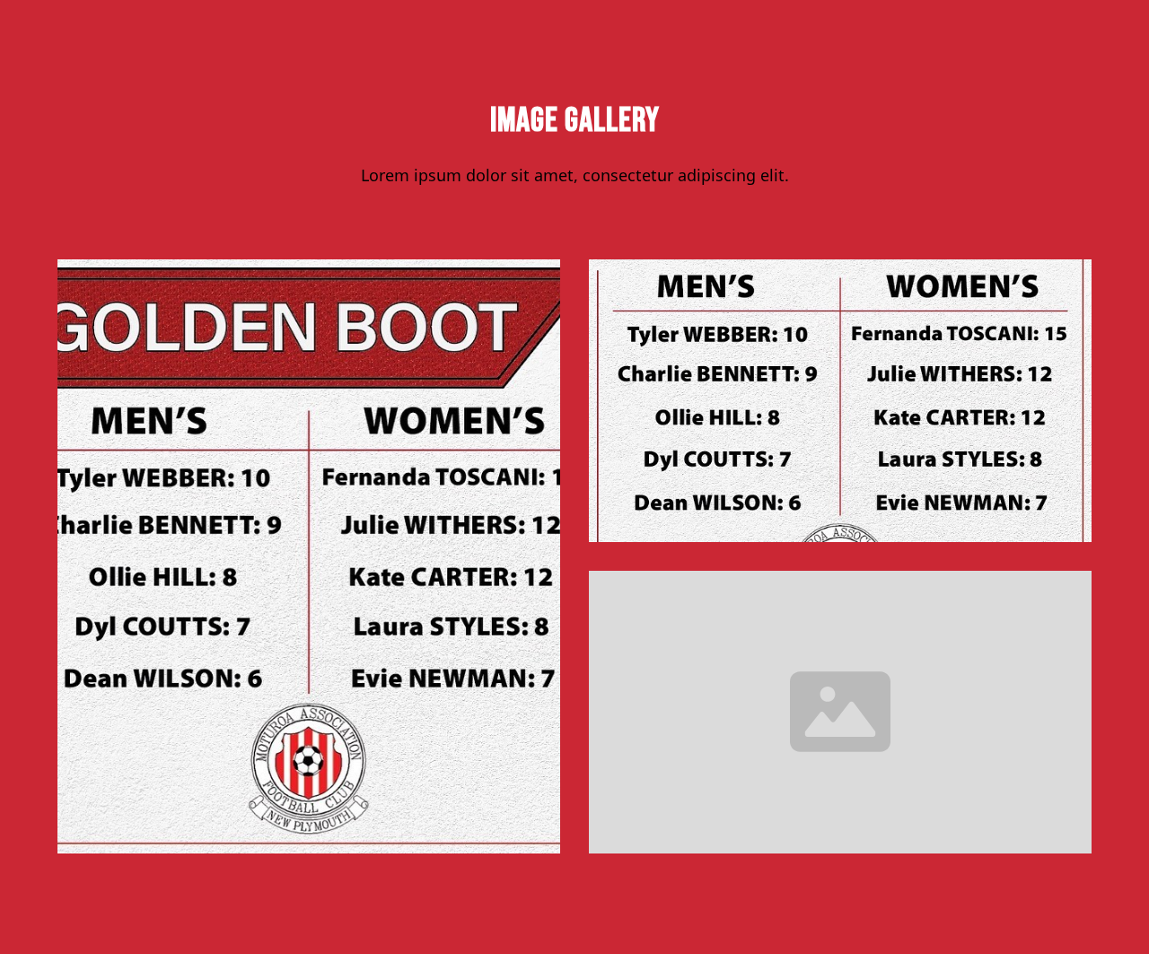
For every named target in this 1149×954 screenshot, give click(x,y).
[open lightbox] (308, 556)
